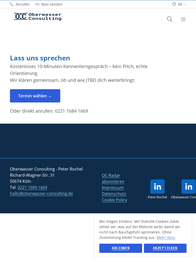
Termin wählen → (35, 96)
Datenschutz (114, 194)
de (180, 4)
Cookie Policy (114, 200)
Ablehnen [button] (121, 248)
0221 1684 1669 (71, 111)
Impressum (113, 187)
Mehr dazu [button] (166, 237)
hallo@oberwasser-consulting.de (41, 193)
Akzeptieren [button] (165, 248)
